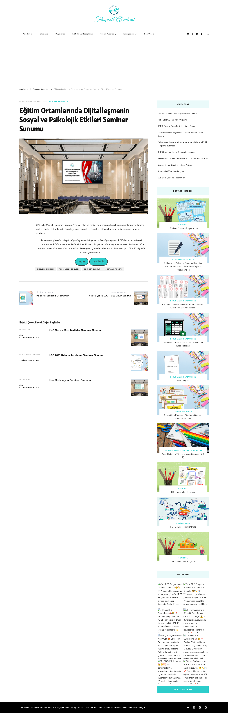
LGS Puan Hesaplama (82, 34)
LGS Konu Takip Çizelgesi (183, 492)
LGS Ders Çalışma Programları (171, 178)
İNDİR (81, 261)
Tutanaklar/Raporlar (183, 259)
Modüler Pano (183, 523)
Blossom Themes (102, 707)
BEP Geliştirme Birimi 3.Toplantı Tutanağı (176, 152)
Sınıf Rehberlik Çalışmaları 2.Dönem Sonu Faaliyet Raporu (180, 134)
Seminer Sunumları (59, 101)
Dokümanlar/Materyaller (183, 301)
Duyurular (60, 34)
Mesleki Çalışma (45, 269)
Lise (21, 335)
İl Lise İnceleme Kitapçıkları (183, 561)
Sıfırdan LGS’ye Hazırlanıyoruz (171, 171)
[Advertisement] (114, 62)
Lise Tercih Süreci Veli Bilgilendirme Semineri (177, 113)
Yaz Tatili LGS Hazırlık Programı (172, 120)
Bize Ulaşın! (149, 34)
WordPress (116, 707)
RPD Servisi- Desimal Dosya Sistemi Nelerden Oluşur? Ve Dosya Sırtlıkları (183, 306)
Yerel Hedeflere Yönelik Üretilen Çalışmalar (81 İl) (183, 455)
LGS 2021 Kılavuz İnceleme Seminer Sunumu (76, 355)
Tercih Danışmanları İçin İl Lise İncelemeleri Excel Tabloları (183, 344)
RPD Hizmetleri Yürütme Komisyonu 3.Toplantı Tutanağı (182, 158)
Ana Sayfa (27, 34)
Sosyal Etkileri (113, 269)
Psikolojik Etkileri (69, 269)
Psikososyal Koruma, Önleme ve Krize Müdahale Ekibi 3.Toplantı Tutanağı (182, 144)
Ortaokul (183, 225)
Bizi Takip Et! (184, 689)
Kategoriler (128, 34)
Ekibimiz (44, 34)
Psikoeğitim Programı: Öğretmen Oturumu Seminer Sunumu (183, 417)
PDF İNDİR (98, 261)
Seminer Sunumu (92, 269)
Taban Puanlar (107, 34)
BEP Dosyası (183, 380)
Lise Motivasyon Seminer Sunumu (70, 380)
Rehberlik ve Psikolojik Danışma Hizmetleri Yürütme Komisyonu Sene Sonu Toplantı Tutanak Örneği (183, 266)
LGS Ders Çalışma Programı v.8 (183, 228)
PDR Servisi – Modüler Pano (183, 527)
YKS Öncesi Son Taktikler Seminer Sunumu (75, 330)
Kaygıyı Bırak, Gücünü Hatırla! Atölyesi (175, 165)
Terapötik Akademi (114, 20)
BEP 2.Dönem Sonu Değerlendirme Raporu (176, 126)
